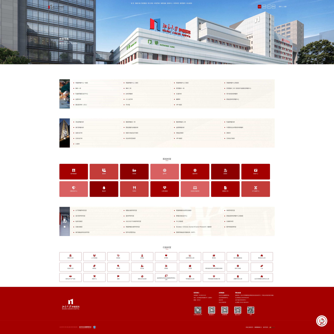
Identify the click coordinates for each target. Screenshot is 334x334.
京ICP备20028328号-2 (240, 300)
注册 (285, 6)
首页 (68, 43)
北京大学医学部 (222, 302)
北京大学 (221, 300)
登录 (280, 6)
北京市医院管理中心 (223, 297)
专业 (264, 6)
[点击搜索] (321, 321)
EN (269, 6)
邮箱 (273, 6)
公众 (259, 6)
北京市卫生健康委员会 (224, 295)
